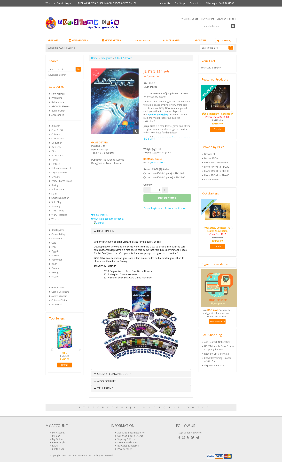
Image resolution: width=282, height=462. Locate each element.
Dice (53, 151)
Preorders (56, 97)
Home (94, 58)
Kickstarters (57, 102)
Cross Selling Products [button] (114, 374)
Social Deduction (60, 197)
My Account (208, 18)
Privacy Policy (124, 448)
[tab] (141, 231)
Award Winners (59, 296)
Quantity (147, 184)
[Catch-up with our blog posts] (189, 437)
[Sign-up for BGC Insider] (197, 437)
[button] (50, 348)
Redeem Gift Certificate (216, 353)
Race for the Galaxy (158, 114)
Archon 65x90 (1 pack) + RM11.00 (166, 173)
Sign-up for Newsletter (190, 432)
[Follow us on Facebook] (180, 437)
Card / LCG (57, 130)
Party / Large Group (61, 180)
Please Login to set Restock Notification (164, 208)
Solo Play (56, 202)
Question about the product (109, 218)
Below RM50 (211, 158)
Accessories (57, 114)
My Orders (57, 439)
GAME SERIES (142, 40)
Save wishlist (101, 214)
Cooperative (57, 138)
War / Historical (59, 214)
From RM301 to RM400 (216, 175)
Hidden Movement (61, 168)
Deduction (56, 142)
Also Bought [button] (106, 381)
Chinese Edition (59, 300)
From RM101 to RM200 (216, 166)
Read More (149, 139)
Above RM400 (211, 179)
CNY (53, 246)
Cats (53, 242)
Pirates (55, 268)
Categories (106, 58)
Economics (57, 155)
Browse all (57, 304)
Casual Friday (58, 234)
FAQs (55, 445)
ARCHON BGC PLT (83, 455)
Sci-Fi (54, 193)
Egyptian (55, 251)
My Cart (56, 435)
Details (64, 364)
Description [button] (105, 231)
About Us (165, 3)
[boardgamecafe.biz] (92, 23)
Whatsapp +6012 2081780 (220, 3)
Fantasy (55, 163)
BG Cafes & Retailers (128, 445)
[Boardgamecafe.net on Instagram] (184, 437)
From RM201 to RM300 (216, 170)
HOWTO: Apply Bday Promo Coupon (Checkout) (219, 348)
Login (68, 3)
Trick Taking (57, 210)
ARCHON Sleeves (60, 106)
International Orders (128, 442)
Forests (55, 255)
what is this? (158, 162)
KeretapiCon (57, 229)
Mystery (55, 176)
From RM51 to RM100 (216, 162)
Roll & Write (57, 189)
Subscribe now (217, 321)
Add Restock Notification (217, 341)
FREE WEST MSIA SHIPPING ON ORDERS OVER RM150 (107, 3)
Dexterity (56, 147)
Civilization (57, 238)
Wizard (55, 276)
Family (54, 159)
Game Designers (60, 291)
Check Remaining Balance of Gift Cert (217, 359)
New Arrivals (58, 93)
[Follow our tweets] (193, 437)
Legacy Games (59, 172)
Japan (54, 263)
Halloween (57, 259)
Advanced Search (57, 74)
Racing (54, 185)
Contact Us (195, 3)
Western (55, 219)
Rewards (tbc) (59, 442)
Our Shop (180, 3)
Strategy (55, 206)
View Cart (221, 18)
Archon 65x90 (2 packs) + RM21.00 (166, 177)
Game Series (58, 287)
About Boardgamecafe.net (131, 432)
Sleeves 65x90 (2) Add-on (156, 169)
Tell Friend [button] (105, 388)
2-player (55, 125)
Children (55, 134)
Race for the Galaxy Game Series (173, 137)
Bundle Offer (58, 110)
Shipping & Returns (214, 365)
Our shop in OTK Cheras (130, 435)
